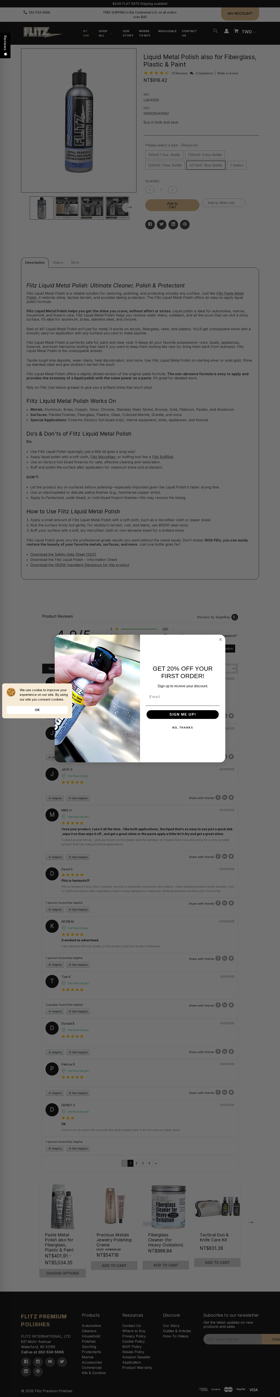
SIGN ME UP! (183, 714)
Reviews (5, 42)
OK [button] (37, 710)
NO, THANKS (182, 727)
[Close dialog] (220, 639)
